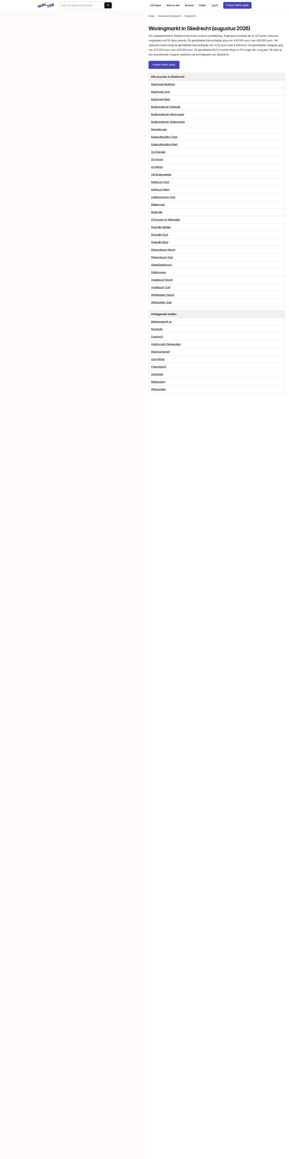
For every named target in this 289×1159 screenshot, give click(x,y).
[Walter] (45, 5)
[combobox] (85, 5)
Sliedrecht (190, 16)
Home (152, 16)
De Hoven (157, 159)
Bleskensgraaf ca (161, 321)
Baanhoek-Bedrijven (163, 84)
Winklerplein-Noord (162, 295)
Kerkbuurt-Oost (160, 182)
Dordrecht (157, 336)
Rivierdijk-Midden (161, 227)
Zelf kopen (155, 5)
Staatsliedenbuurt (161, 264)
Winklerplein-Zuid (161, 302)
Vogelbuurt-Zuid (160, 287)
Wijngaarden (158, 389)
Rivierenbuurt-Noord (163, 249)
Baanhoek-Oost (160, 91)
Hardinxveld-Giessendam (166, 344)
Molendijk (156, 212)
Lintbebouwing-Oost (163, 197)
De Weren (157, 167)
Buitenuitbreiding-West (164, 144)
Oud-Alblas (157, 359)
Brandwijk (156, 329)
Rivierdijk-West (159, 242)
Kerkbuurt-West (160, 189)
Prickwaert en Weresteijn (165, 219)
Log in (215, 5)
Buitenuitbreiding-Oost (164, 137)
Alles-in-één (173, 5)
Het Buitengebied (161, 174)
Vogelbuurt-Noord (162, 279)
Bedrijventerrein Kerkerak (165, 106)
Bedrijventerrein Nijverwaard (167, 114)
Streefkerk (157, 374)
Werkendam (158, 381)
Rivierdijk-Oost (159, 234)
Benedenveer (159, 129)
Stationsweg (158, 272)
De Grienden (158, 152)
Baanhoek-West (160, 99)
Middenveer (158, 204)
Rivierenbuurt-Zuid (162, 257)
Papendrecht (158, 366)
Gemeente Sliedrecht (169, 16)
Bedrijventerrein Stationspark (168, 122)
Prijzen (202, 5)
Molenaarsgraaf (160, 351)
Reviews (189, 5)
